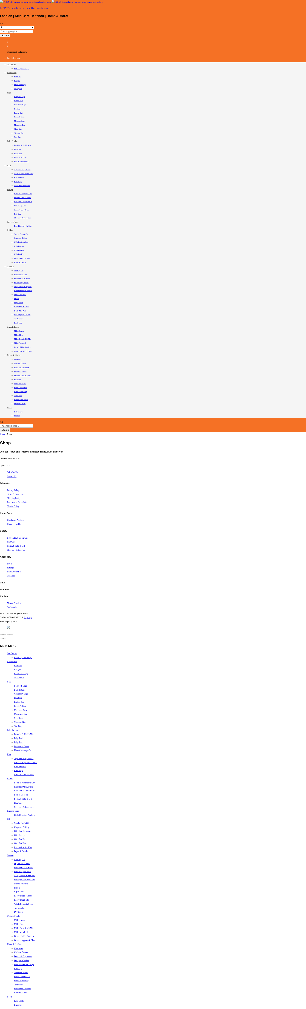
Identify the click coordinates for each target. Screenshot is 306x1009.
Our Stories (12, 653)
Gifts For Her (19, 250)
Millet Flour (18, 335)
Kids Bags (18, 181)
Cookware (17, 359)
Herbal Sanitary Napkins (23, 226)
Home (2, 434)
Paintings (17, 379)
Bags (9, 682)
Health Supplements (21, 282)
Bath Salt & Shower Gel (23, 202)
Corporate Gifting (20, 238)
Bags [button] (9, 93)
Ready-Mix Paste (20, 311)
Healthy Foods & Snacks (23, 291)
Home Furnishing (20, 392)
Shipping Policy (14, 498)
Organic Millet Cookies (22, 347)
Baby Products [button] (13, 141)
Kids (9, 754)
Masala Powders (20, 295)
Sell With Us (12, 472)
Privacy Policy (13, 490)
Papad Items (18, 303)
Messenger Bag (19, 125)
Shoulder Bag (19, 133)
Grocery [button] (10, 266)
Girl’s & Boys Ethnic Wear (23, 174)
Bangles (17, 80)
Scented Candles (20, 383)
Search (5, 35)
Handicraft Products (15, 520)
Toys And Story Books (22, 169)
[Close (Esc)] (1, 634)
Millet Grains (19, 331)
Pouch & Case (19, 117)
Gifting (10, 819)
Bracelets (17, 76)
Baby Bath (18, 153)
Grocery (10, 855)
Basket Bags (18, 101)
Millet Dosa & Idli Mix (22, 339)
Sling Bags (18, 129)
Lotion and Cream (20, 157)
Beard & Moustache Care (23, 194)
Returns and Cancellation (17, 502)
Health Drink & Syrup (22, 278)
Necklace (11, 576)
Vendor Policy (13, 506)
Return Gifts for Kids (22, 258)
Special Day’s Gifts (21, 234)
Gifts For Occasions (21, 242)
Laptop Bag (18, 113)
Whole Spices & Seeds (22, 315)
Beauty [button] (10, 190)
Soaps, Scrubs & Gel (21, 210)
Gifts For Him (19, 254)
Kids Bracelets (19, 177)
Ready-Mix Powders (21, 307)
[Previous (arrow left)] (1, 638)
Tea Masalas (18, 319)
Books (10, 997)
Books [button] (9, 408)
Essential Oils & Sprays (22, 375)
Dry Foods (18, 323)
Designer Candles (20, 371)
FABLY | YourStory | (21, 68)
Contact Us (11, 476)
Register (16, 58)
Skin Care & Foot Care (22, 218)
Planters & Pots (20, 404)
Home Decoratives (20, 388)
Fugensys (28, 617)
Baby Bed (17, 149)
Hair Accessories (14, 571)
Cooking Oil (18, 270)
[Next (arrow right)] (4, 638)
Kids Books (18, 412)
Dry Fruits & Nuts (20, 274)
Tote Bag (17, 137)
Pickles (16, 299)
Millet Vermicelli (20, 343)
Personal (17, 416)
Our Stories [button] (11, 64)
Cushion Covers (20, 363)
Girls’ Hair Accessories (22, 186)
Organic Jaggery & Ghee (23, 351)
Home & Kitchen (14, 944)
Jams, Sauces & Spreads (23, 287)
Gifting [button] (10, 230)
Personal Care (13, 811)
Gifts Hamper (19, 246)
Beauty (10, 778)
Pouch (9, 564)
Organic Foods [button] (13, 327)
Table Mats (18, 396)
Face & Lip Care (20, 206)
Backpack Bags (19, 97)
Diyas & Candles (20, 262)
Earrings (10, 567)
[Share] (4, 634)
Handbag (17, 109)
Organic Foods (13, 916)
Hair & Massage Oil (21, 161)
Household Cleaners (21, 400)
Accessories (12, 661)
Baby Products (13, 730)
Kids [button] (9, 165)
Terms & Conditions (15, 494)
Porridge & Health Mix (22, 145)
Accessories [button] (11, 72)
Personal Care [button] (12, 222)
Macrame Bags (19, 121)
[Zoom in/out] (11, 634)
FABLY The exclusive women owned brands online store (24, 8)
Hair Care (17, 214)
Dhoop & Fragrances (21, 367)
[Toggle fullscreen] (8, 634)
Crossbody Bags (20, 105)
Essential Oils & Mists (22, 198)
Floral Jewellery (20, 85)
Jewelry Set (18, 89)
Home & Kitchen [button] (14, 355)
